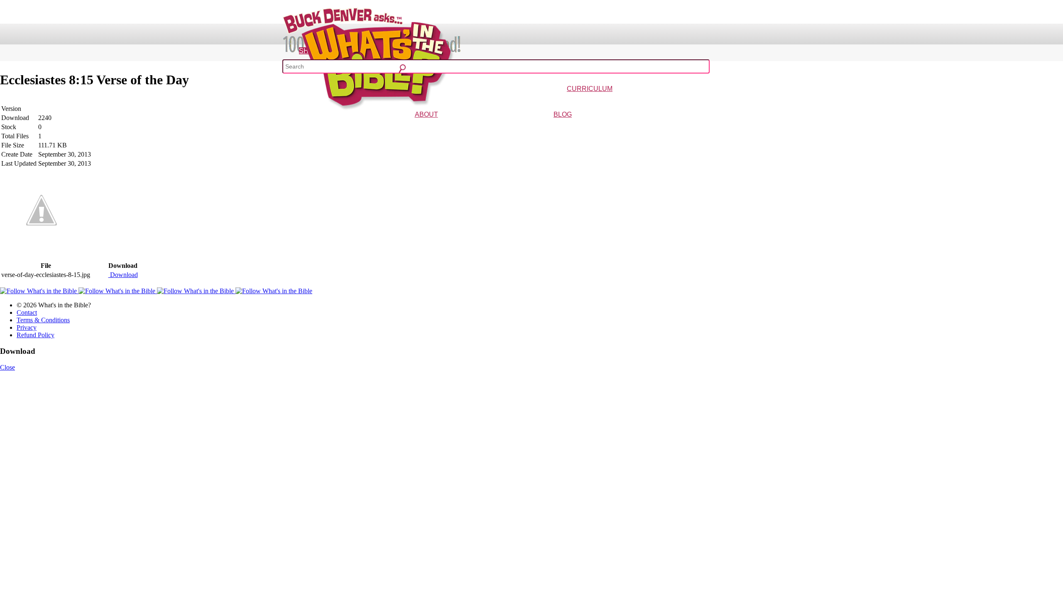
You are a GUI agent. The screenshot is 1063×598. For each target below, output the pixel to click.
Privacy (27, 327)
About (426, 114)
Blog (563, 114)
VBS (637, 100)
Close (7, 367)
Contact (27, 312)
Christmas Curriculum (566, 100)
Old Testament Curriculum (671, 100)
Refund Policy (35, 334)
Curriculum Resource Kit (727, 100)
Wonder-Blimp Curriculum (512, 100)
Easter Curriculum (611, 100)
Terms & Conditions (43, 320)
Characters (432, 126)
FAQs (451, 126)
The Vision (408, 126)
